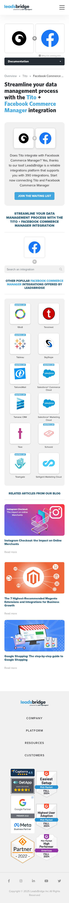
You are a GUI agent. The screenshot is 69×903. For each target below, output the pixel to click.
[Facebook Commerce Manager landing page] (50, 38)
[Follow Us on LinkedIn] (33, 881)
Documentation (18, 61)
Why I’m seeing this (51, 56)
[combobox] (34, 269)
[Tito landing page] (19, 38)
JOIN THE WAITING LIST (34, 196)
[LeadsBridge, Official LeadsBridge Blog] (18, 7)
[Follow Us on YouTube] (46, 881)
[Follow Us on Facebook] (9, 881)
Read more (10, 552)
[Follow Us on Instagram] (21, 881)
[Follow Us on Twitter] (59, 881)
